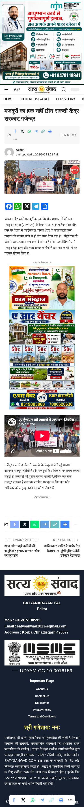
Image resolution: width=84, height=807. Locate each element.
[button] (8, 89)
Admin (20, 149)
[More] (15, 139)
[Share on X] (22, 131)
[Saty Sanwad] (42, 89)
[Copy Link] (43, 131)
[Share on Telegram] (36, 131)
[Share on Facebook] (15, 131)
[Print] (50, 131)
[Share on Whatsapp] (29, 131)
